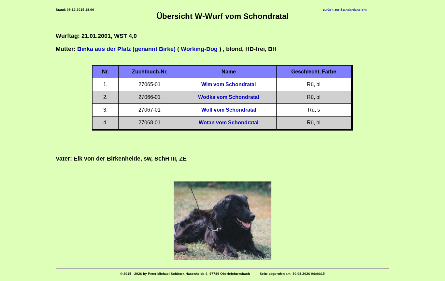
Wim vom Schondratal (228, 84)
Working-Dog (199, 49)
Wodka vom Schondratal (228, 97)
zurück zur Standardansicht (344, 9)
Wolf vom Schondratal (228, 110)
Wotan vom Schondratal (228, 122)
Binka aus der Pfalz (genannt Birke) (126, 49)
